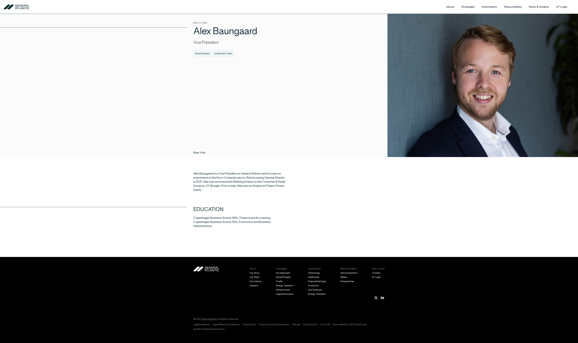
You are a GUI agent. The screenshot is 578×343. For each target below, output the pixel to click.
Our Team (254, 277)
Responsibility (513, 6)
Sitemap (296, 324)
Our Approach (283, 272)
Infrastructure (283, 289)
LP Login (561, 6)
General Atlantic (209, 319)
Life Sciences (315, 289)
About (450, 6)
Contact (376, 272)
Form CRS (325, 324)
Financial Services (317, 281)
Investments (489, 6)
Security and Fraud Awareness (273, 324)
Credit (279, 281)
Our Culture (255, 281)
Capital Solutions (284, 294)
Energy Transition (285, 285)
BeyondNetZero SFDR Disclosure (350, 324)
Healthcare (313, 277)
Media (343, 277)
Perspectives (347, 281)
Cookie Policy (249, 324)
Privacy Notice (310, 324)
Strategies (468, 6)
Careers (254, 285)
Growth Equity (283, 277)
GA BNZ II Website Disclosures (209, 329)
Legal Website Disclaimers (226, 324)
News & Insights (539, 6)
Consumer (313, 285)
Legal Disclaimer (201, 324)
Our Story (254, 272)
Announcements (348, 272)
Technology (314, 272)
